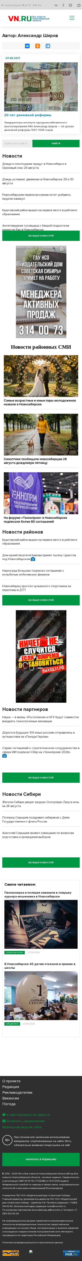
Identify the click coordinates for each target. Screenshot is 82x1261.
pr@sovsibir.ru (55, 1210)
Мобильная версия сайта (22, 1127)
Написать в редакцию (41, 1159)
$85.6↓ (37, 5)
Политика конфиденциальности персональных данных (32, 1242)
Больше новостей (41, 235)
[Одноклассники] (37, 46)
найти (56, 143)
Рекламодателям (17, 1092)
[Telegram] (48, 46)
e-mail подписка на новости (28, 1115)
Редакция (10, 1087)
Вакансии (10, 1098)
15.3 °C (26, 5)
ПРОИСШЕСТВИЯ (14, 952)
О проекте (11, 1081)
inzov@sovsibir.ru (56, 1206)
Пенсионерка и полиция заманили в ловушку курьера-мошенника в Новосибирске (37, 894)
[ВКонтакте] (27, 46)
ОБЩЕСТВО (12, 1023)
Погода (9, 1104)
